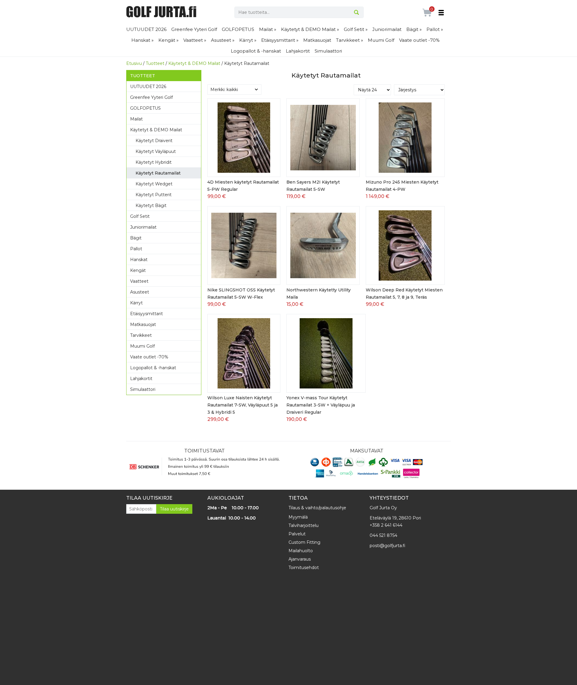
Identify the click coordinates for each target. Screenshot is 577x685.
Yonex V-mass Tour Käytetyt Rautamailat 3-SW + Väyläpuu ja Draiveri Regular (320, 405)
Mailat (136, 119)
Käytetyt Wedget (154, 184)
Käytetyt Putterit (154, 194)
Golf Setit (140, 216)
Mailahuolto (300, 550)
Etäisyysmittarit (146, 313)
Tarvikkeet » (349, 40)
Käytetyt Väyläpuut (156, 151)
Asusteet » (222, 40)
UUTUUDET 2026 (146, 29)
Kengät (138, 270)
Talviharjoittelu (303, 525)
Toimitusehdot (303, 567)
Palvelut (297, 534)
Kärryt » (247, 40)
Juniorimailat (386, 29)
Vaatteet (139, 281)
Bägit (136, 238)
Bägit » (414, 29)
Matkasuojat (317, 40)
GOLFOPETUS (238, 29)
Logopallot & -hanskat (256, 51)
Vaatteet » (194, 40)
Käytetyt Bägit (151, 205)
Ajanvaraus (299, 559)
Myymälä (298, 517)
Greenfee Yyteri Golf (194, 29)
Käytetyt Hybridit (154, 162)
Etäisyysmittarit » (279, 40)
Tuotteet (155, 63)
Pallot (136, 248)
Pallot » (434, 29)
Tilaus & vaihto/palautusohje (317, 507)
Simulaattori (328, 51)
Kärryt (136, 303)
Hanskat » (142, 40)
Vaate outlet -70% (419, 40)
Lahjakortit (298, 51)
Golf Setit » (356, 29)
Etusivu (134, 63)
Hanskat (139, 259)
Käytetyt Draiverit (154, 140)
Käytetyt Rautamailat (158, 173)
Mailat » (267, 29)
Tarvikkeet (141, 335)
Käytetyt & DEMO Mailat (194, 63)
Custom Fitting (304, 542)
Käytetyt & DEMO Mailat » (310, 29)
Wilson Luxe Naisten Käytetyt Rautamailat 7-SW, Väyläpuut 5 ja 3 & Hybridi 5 (242, 405)
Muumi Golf (381, 40)
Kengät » (168, 40)
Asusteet (139, 292)
